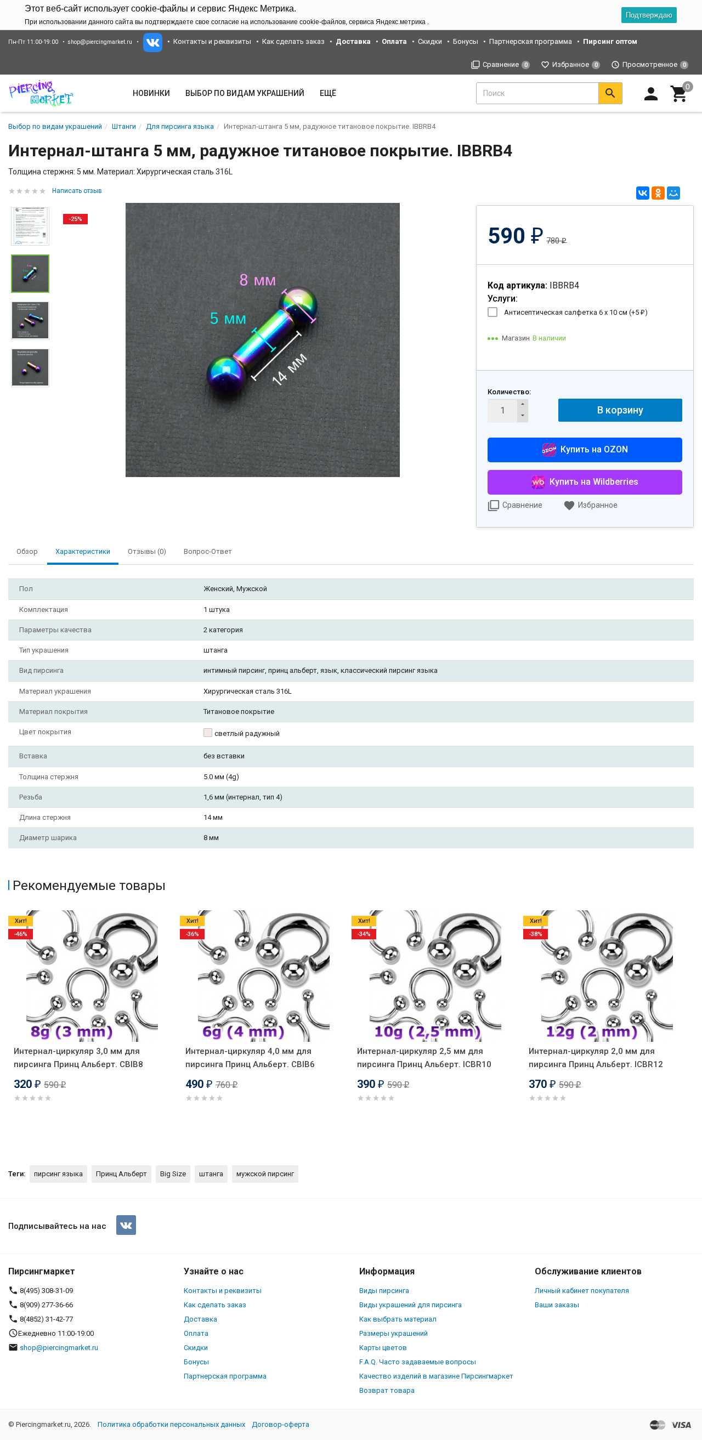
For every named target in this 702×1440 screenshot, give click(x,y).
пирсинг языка (58, 1174)
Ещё (328, 93)
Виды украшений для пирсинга (410, 1305)
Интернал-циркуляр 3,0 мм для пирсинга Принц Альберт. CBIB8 (78, 1057)
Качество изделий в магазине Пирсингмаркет (436, 1376)
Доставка (200, 1319)
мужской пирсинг (265, 1174)
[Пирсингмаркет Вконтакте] (126, 1225)
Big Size (173, 1174)
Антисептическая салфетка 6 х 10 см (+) (576, 312)
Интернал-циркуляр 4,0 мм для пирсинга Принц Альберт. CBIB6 (250, 1057)
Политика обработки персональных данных (171, 1424)
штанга (211, 1174)
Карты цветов (383, 1347)
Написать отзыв (77, 191)
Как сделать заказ (293, 41)
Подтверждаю (649, 15)
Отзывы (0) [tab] (147, 551)
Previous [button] (11, 1028)
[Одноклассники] (658, 193)
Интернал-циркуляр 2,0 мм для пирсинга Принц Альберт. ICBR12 (596, 1057)
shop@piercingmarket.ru (99, 42)
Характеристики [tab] (82, 551)
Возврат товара (387, 1390)
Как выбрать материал (398, 1319)
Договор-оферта (280, 1424)
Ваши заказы (557, 1305)
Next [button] (30, 395)
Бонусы (465, 41)
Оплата (196, 1333)
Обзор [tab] (27, 551)
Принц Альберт (121, 1174)
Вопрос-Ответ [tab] (208, 551)
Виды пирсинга (384, 1290)
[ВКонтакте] (642, 193)
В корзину (620, 410)
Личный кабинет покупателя (582, 1290)
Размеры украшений (393, 1333)
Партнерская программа (530, 41)
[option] (263, 340)
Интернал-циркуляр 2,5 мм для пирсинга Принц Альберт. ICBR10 (424, 1057)
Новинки (151, 93)
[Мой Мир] (673, 193)
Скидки (430, 41)
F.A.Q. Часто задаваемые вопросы (417, 1362)
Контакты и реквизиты (212, 41)
